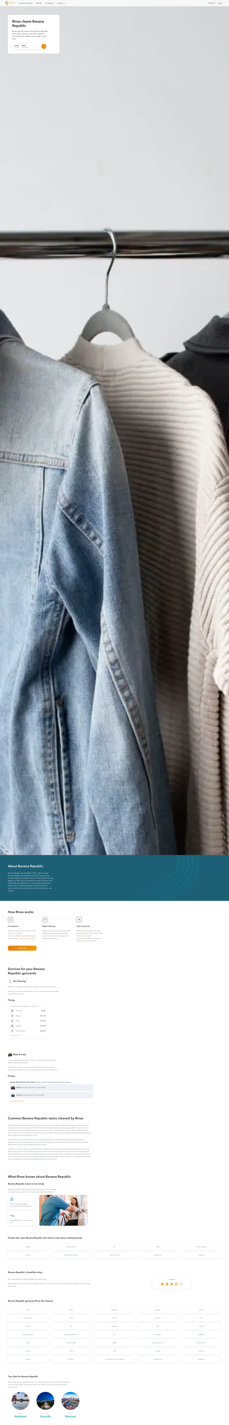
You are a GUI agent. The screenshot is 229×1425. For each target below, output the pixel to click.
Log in (220, 3)
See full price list (15, 1035)
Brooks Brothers (71, 1255)
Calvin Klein (71, 1247)
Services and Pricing (25, 3)
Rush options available (84, 936)
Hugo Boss (158, 1255)
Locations (60, 3)
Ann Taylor (114, 1255)
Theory (28, 1255)
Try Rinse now (22, 948)
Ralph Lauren (201, 1247)
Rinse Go (39, 3)
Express (201, 1255)
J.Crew (27, 1247)
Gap (114, 1247)
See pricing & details (16, 1101)
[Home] (10, 3)
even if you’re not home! (27, 938)
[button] (98, 933)
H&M (158, 1247)
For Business (49, 3)
